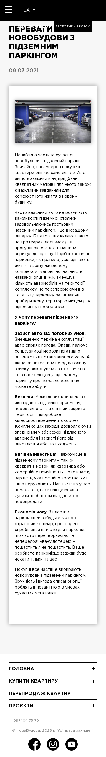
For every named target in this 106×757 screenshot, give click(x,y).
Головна (21, 669)
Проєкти (21, 706)
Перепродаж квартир (40, 694)
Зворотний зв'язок (73, 26)
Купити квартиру (33, 681)
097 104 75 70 (33, 26)
